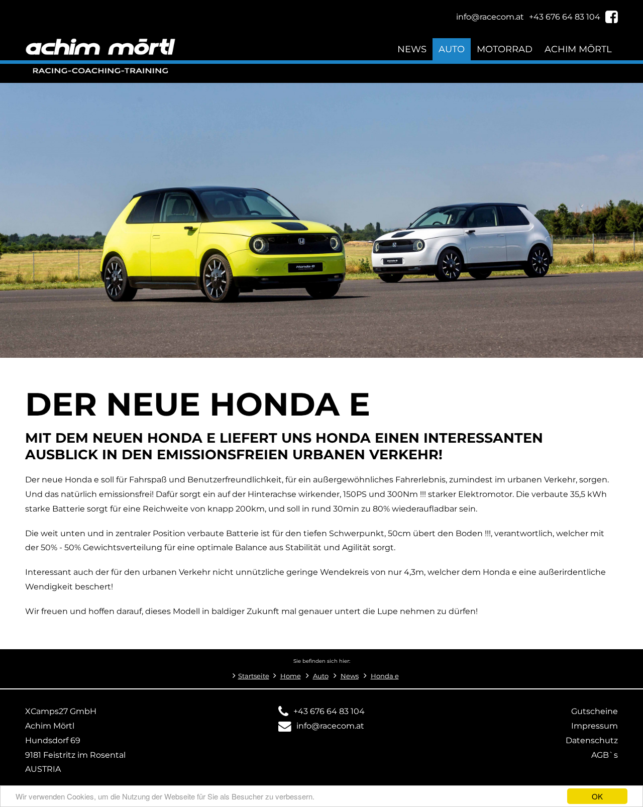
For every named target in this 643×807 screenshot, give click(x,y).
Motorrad (504, 49)
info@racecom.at (330, 726)
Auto (452, 49)
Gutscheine (594, 711)
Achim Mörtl (578, 49)
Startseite (253, 676)
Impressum (594, 726)
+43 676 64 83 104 (329, 711)
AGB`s (604, 755)
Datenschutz (592, 740)
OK (597, 796)
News (411, 49)
